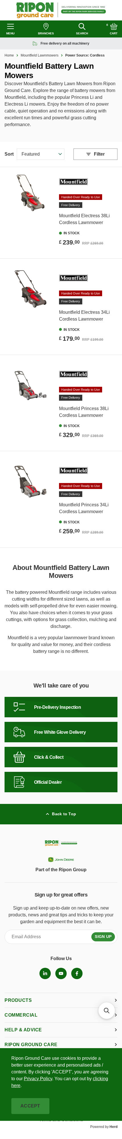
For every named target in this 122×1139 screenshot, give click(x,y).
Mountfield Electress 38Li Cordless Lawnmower (84, 219)
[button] (106, 1010)
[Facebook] (77, 973)
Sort (9, 154)
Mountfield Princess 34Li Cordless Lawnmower (84, 508)
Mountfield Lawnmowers (39, 55)
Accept (30, 1106)
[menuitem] (45, 973)
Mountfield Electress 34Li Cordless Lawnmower (84, 315)
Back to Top (64, 814)
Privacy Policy (38, 1078)
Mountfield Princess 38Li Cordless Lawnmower (84, 412)
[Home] (61, 10)
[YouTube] (61, 973)
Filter (99, 154)
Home (9, 55)
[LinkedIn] (45, 973)
